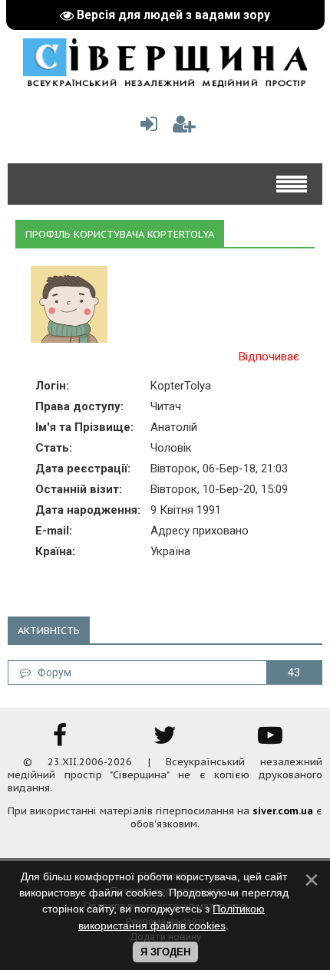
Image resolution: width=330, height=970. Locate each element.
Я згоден (165, 952)
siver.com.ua (282, 810)
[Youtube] (270, 740)
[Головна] (165, 82)
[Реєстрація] (184, 127)
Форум (51, 672)
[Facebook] (60, 740)
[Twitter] (165, 740)
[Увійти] (145, 127)
